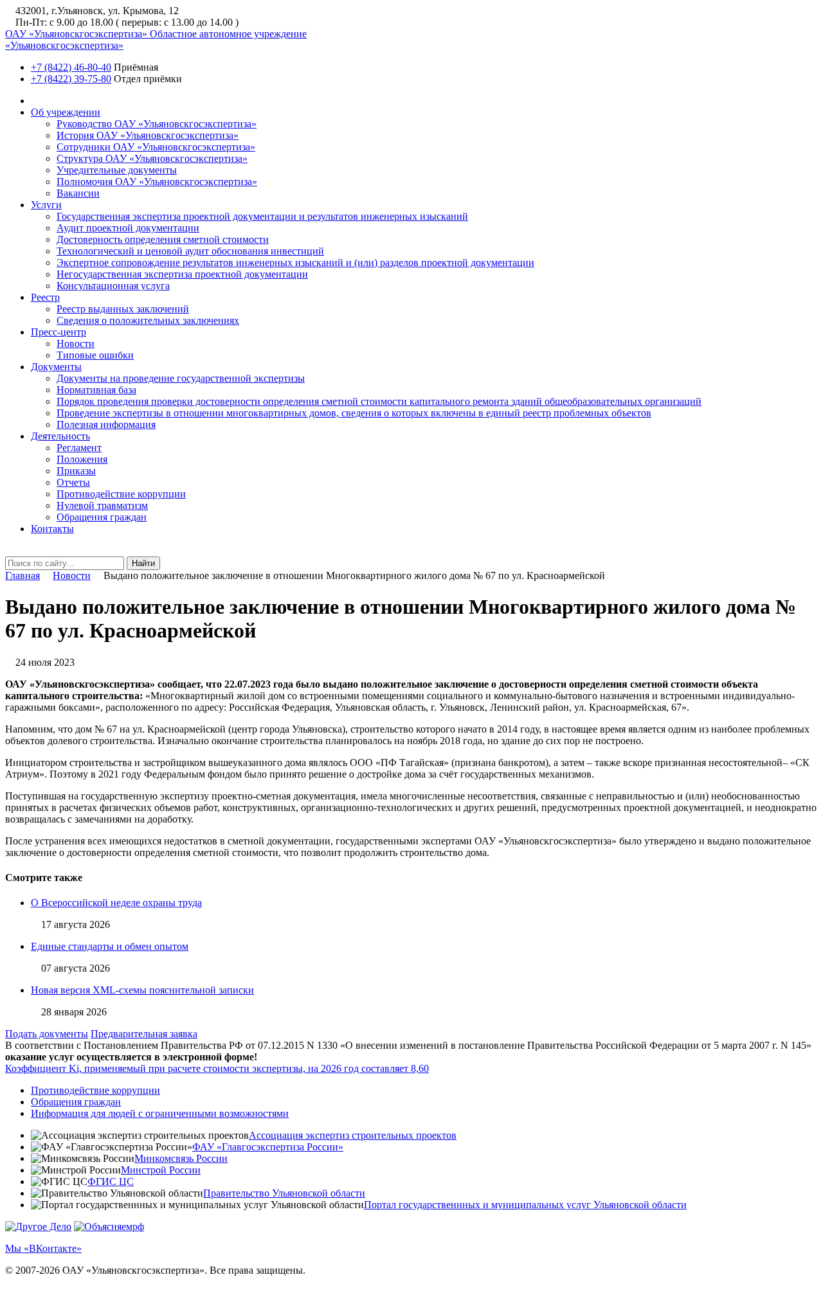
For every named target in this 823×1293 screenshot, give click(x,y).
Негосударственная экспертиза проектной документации (182, 274)
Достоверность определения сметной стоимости (163, 239)
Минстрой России (161, 1169)
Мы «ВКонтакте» (43, 1248)
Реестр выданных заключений (123, 308)
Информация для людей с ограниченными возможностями (160, 1113)
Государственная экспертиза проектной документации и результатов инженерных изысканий (262, 216)
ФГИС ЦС (110, 1181)
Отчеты (73, 482)
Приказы (76, 470)
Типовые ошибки (95, 355)
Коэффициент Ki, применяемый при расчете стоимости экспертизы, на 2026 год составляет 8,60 (217, 1068)
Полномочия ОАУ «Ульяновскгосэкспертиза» (157, 181)
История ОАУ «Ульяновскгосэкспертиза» (148, 135)
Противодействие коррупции (121, 493)
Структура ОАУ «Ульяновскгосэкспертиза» (152, 158)
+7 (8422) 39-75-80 (71, 78)
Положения (82, 459)
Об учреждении (65, 112)
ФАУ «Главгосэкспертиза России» (267, 1146)
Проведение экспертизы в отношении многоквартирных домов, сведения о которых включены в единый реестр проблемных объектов (354, 412)
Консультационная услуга (113, 285)
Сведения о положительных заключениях (148, 320)
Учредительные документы (117, 170)
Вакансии (78, 193)
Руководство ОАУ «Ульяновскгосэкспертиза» (157, 123)
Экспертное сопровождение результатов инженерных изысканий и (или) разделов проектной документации (295, 262)
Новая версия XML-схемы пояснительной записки (142, 990)
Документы (56, 366)
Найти (143, 563)
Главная (22, 575)
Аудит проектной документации (128, 227)
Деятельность (60, 436)
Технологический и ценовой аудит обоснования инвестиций (190, 250)
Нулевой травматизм (102, 505)
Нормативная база (96, 389)
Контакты (52, 528)
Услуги (46, 204)
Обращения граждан (102, 517)
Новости (76, 343)
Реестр (45, 297)
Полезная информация (106, 424)
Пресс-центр (58, 331)
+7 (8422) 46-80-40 (71, 67)
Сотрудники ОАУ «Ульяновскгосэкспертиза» (156, 146)
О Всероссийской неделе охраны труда (116, 902)
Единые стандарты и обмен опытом (109, 946)
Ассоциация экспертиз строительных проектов (353, 1135)
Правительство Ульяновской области (284, 1193)
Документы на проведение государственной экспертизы (181, 378)
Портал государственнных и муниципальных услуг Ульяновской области (525, 1204)
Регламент (79, 447)
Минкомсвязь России (181, 1158)
